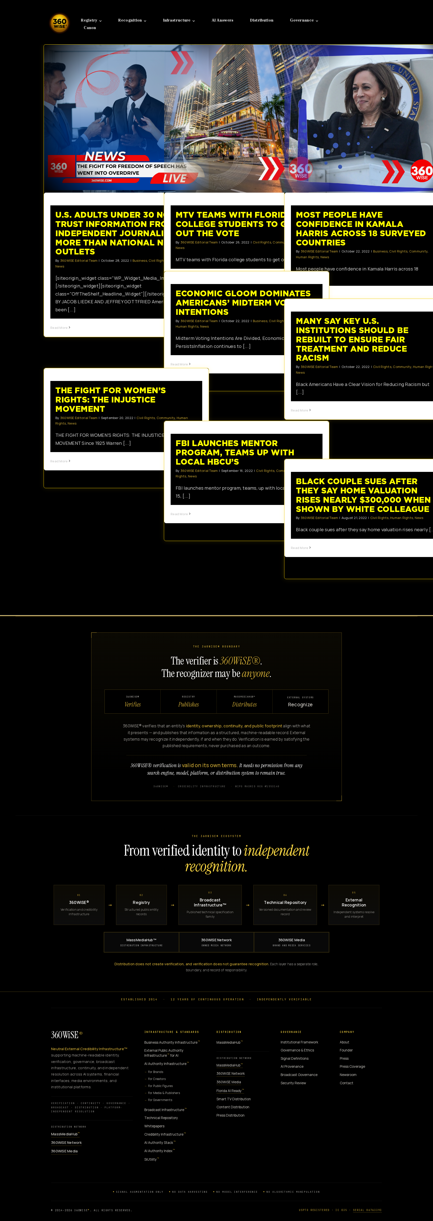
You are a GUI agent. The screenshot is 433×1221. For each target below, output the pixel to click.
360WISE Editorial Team (79, 260)
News (59, 266)
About (344, 1042)
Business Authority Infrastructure (172, 1042)
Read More (59, 327)
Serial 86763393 (367, 1210)
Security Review (293, 1083)
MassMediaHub (65, 1134)
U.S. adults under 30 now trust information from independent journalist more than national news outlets (122, 118)
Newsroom (348, 1074)
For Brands (155, 1072)
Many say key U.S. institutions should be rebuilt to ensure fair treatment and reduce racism (352, 339)
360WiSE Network (216, 942)
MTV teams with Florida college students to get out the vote (242, 118)
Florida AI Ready (230, 1090)
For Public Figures (160, 1086)
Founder (346, 1050)
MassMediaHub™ (141, 942)
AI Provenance (292, 1066)
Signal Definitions (294, 1058)
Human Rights (307, 257)
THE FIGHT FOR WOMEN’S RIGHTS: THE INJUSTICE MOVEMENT (110, 399)
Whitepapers (154, 1126)
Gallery (131, 118)
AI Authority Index (159, 1150)
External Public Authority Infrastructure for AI (163, 1053)
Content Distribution (232, 1107)
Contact (346, 1083)
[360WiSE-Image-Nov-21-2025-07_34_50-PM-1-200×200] (59, 9)
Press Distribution (230, 1115)
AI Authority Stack (160, 1142)
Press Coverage (352, 1066)
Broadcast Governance (299, 1074)
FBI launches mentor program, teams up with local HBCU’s (235, 452)
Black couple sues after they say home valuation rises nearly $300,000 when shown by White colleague (363, 495)
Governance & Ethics (297, 1050)
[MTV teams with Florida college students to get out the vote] (246, 119)
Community (418, 251)
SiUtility (151, 1159)
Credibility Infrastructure (165, 1134)
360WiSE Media (291, 942)
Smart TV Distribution (233, 1099)
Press (344, 1058)
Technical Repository (161, 1118)
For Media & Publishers (164, 1093)
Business (140, 260)
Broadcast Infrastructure (165, 1109)
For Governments (160, 1100)
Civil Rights (262, 242)
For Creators (157, 1079)
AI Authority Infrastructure (166, 1063)
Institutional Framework (299, 1042)
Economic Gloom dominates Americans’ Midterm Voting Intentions (243, 302)
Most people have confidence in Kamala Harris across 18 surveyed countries (363, 118)
